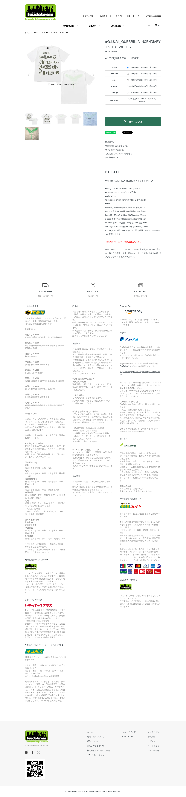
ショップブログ (128, 732)
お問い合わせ (153, 750)
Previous (29, 75)
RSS (124, 736)
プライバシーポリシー (96, 755)
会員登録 (151, 736)
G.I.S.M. (65, 32)
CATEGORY (68, 25)
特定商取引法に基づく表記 (116, 145)
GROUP (92, 25)
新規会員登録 (105, 15)
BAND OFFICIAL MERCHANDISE (46, 32)
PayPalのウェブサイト (129, 366)
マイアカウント (89, 15)
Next (93, 75)
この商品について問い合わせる (118, 153)
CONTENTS (116, 25)
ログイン (119, 15)
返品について (111, 141)
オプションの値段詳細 (114, 149)
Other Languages (153, 15)
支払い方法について (95, 745)
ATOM (130, 736)
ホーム (27, 32)
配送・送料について (95, 736)
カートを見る (153, 745)
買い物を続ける (112, 157)
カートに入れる (136, 121)
